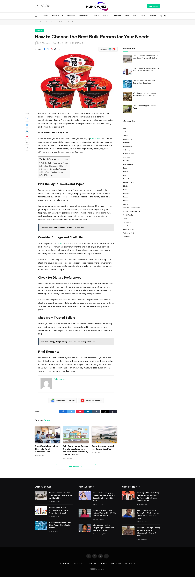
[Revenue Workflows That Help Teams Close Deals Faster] (41, 525)
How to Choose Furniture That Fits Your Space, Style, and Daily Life (61, 495)
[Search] (165, 15)
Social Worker (128, 215)
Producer (126, 193)
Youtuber (126, 237)
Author (125, 135)
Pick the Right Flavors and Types (54, 163)
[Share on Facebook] (44, 49)
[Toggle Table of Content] (65, 160)
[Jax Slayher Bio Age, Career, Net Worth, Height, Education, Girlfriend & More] (128, 530)
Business (71, 16)
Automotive (57, 16)
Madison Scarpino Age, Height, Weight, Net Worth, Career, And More (104, 513)
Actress (126, 132)
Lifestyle (117, 16)
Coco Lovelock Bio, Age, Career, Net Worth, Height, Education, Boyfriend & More (104, 497)
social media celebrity (131, 208)
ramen (60, 243)
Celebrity (83, 16)
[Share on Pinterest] (51, 49)
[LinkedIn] (27, 131)
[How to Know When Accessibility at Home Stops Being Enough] (41, 510)
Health (105, 16)
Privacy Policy (78, 563)
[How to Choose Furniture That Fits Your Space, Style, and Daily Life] (41, 495)
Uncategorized (128, 229)
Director (126, 161)
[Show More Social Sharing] (59, 49)
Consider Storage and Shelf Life (54, 166)
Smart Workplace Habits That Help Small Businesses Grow (46, 449)
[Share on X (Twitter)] (48, 49)
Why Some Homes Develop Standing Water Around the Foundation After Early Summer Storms (75, 450)
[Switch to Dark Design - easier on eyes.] (161, 16)
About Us (64, 563)
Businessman (128, 146)
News (135, 16)
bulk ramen (95, 138)
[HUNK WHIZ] (97, 6)
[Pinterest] (27, 136)
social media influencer (131, 211)
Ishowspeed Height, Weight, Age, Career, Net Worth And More (103, 527)
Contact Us (153, 6)
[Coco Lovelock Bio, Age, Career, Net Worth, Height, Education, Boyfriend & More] (85, 495)
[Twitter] (27, 125)
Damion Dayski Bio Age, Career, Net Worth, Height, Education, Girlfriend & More (148, 514)
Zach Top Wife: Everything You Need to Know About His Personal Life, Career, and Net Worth (148, 497)
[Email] (27, 142)
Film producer (128, 164)
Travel (153, 16)
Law (127, 16)
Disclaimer (116, 563)
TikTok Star (127, 222)
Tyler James (46, 43)
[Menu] (36, 15)
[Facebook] (27, 119)
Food (96, 16)
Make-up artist (128, 182)
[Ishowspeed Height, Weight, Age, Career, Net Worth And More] (85, 528)
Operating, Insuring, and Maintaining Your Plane (103, 447)
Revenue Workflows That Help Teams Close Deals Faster (60, 525)
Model (125, 186)
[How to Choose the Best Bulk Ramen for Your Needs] (76, 81)
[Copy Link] (55, 49)
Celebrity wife (128, 153)
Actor (125, 128)
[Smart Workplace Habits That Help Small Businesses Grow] (47, 434)
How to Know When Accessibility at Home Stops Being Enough (58, 510)
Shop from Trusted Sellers (52, 172)
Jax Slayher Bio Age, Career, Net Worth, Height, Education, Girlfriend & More (148, 532)
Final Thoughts (47, 175)
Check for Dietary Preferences (53, 169)
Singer (125, 204)
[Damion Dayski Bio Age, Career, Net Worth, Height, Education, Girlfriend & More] (128, 513)
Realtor (126, 200)
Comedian (127, 157)
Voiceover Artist (129, 233)
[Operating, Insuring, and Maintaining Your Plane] (104, 434)
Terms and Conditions (98, 563)
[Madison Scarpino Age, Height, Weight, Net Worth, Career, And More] (85, 513)
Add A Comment (76, 467)
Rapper (126, 197)
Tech (143, 16)
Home (45, 16)
